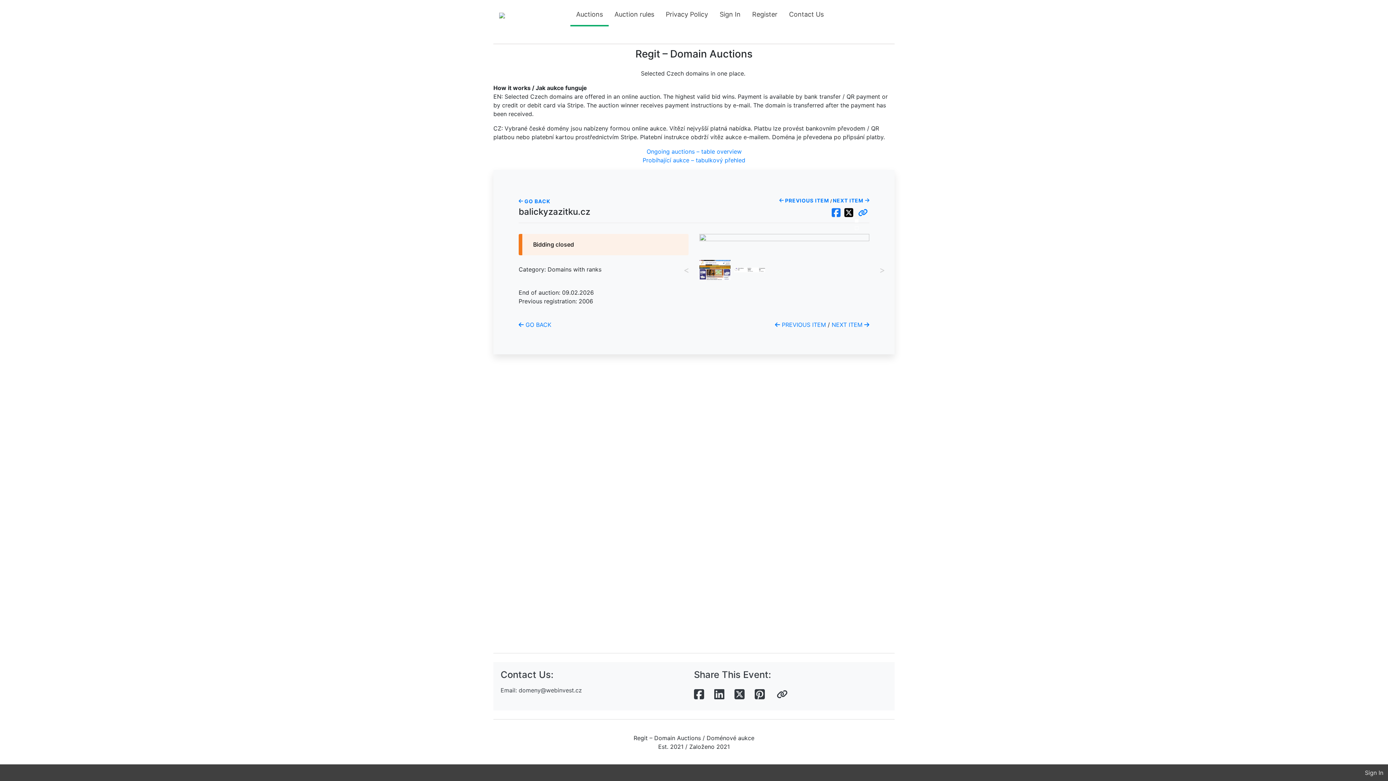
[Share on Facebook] (699, 694)
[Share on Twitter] (739, 694)
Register (764, 14)
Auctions (589, 14)
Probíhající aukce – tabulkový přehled (694, 160)
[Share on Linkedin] (719, 694)
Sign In (730, 14)
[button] (863, 213)
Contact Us (806, 14)
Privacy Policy (687, 14)
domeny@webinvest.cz (550, 690)
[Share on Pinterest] (760, 694)
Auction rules (634, 14)
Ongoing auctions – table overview (694, 151)
